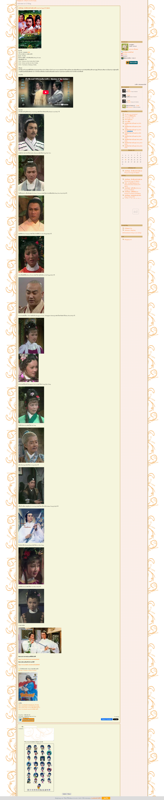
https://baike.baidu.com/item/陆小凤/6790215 (29, 707)
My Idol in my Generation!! (131, 114)
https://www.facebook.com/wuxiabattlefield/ (28, 659)
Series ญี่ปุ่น (127, 121)
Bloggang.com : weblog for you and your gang (26, 0)
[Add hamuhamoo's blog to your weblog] (131, 232)
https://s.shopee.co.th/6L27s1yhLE (28, 670)
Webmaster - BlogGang (130, 230)
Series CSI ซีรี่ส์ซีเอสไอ (130, 116)
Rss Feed (125, 54)
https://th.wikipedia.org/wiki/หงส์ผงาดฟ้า (28, 709)
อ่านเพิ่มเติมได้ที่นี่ (96, 798)
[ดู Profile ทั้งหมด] (133, 49)
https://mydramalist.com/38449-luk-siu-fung (28, 706)
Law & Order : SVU (129, 118)
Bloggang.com (128, 239)
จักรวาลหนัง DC (129, 119)
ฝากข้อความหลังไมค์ (128, 52)
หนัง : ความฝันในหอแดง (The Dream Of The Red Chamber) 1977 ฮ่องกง (133, 184)
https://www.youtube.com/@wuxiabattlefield (29, 664)
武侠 (29, 52)
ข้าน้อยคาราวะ (128, 228)
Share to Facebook (106, 719)
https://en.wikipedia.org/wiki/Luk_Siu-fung (28, 704)
